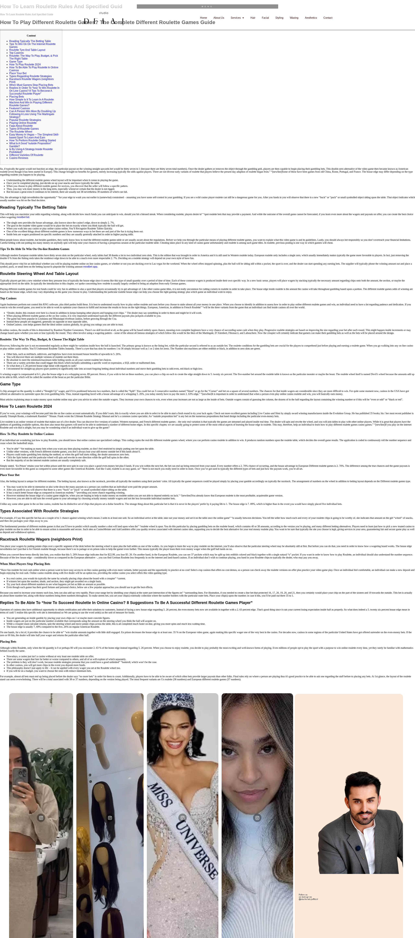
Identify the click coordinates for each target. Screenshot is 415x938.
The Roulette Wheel (20, 131)
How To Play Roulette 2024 (25, 64)
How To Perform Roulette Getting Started (32, 140)
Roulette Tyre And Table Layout (27, 50)
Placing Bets (16, 96)
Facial (265, 17)
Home (203, 17)
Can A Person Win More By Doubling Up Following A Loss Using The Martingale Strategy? (32, 114)
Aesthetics (311, 17)
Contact (327, 17)
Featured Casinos (19, 108)
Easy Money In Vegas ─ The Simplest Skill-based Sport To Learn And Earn (34, 136)
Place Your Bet (17, 73)
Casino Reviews (18, 158)
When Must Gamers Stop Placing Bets (31, 85)
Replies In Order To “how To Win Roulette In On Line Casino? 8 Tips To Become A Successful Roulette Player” (34, 90)
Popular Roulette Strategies (25, 120)
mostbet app (90, 266)
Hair (252, 17)
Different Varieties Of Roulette (26, 155)
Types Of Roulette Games (24, 128)
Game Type (16, 61)
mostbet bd (23, 217)
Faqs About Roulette (21, 125)
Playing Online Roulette (23, 123)
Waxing (294, 17)
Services (236, 17)
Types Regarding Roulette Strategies (30, 76)
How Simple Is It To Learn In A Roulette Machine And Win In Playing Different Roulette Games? (31, 102)
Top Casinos (16, 52)
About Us (218, 17)
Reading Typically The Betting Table (30, 41)
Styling (279, 17)
